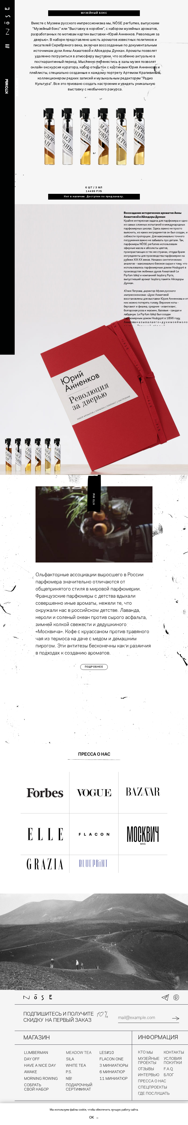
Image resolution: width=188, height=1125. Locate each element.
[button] (49, 136)
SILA (70, 1059)
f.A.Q (168, 1069)
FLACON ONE (112, 1059)
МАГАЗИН (17, 87)
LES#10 (107, 1053)
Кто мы (145, 1052)
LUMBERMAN (36, 1053)
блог (169, 1075)
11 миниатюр (113, 1078)
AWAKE (30, 1072)
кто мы (7, 86)
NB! (69, 1078)
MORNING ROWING (41, 1078)
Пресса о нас (152, 1081)
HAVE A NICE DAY (40, 1065)
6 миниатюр (112, 1072)
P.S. (69, 1072)
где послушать (154, 1093)
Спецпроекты (152, 1087)
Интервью (148, 1075)
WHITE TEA (76, 1065)
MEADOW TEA (78, 1053)
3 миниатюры (114, 1065)
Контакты (174, 1052)
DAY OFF (32, 1059)
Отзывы (146, 1069)
